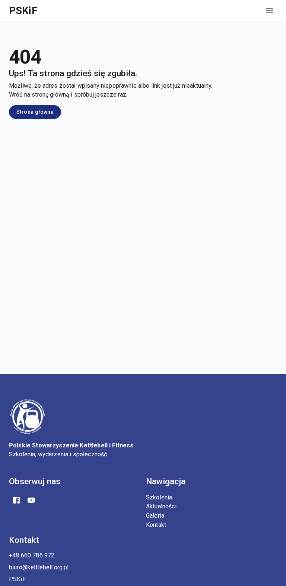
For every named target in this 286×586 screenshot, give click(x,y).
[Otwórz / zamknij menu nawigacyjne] (269, 10)
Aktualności (161, 506)
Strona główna (35, 112)
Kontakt (156, 524)
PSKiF (23, 10)
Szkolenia (159, 497)
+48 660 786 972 (31, 555)
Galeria (155, 515)
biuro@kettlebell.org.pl (39, 567)
